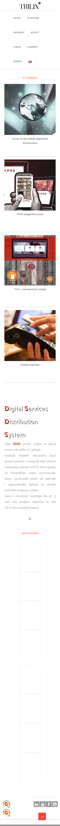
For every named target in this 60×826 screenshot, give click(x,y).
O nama (17, 47)
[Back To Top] (42, 816)
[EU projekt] (54, 816)
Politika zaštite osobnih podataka (40, 822)
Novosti (35, 32)
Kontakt (17, 61)
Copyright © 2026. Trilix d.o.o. (19, 822)
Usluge (17, 18)
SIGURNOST (32, 47)
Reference (18, 32)
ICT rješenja (33, 18)
